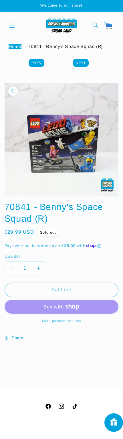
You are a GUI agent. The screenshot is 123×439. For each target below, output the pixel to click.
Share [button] (17, 338)
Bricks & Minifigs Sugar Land (52, 435)
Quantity (13, 256)
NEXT (81, 63)
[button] (12, 25)
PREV (36, 63)
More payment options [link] (61, 321)
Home (15, 46)
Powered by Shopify (93, 435)
